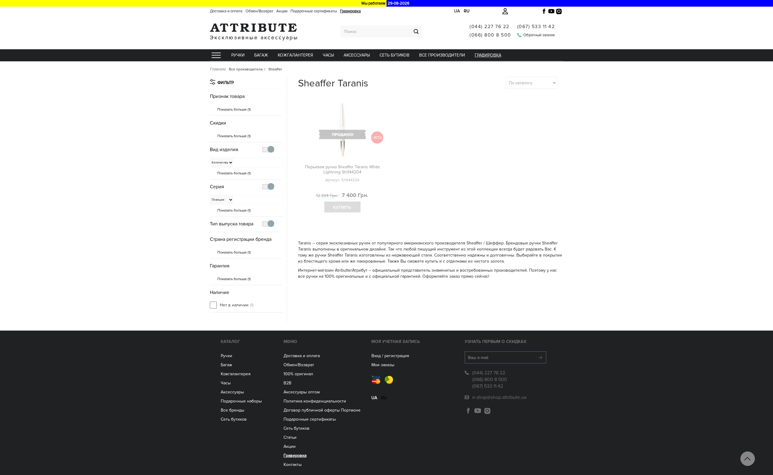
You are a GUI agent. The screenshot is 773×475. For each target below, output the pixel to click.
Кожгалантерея (295, 55)
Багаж (261, 55)
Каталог (230, 341)
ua (457, 11)
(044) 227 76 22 (489, 27)
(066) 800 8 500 (490, 35)
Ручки (238, 55)
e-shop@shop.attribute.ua (499, 397)
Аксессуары (357, 55)
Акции (281, 11)
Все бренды (232, 410)
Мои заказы (382, 364)
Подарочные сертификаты (313, 11)
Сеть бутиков (394, 55)
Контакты (293, 464)
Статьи (290, 437)
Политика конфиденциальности (315, 401)
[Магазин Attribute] (254, 28)
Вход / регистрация (390, 355)
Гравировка (350, 11)
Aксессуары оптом (302, 392)
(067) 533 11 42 (536, 27)
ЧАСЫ (328, 55)
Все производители (442, 55)
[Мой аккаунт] (505, 11)
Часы (226, 383)
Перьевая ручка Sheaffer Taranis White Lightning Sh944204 (342, 169)
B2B (287, 383)
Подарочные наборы (241, 401)
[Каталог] (216, 55)
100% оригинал (298, 373)
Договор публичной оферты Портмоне (322, 410)
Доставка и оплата (226, 11)
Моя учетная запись (395, 341)
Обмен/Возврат (259, 11)
